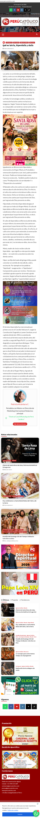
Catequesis (9, 42)
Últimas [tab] (6, 600)
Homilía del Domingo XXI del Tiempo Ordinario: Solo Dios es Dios (25, 641)
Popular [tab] (14, 600)
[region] (20, 810)
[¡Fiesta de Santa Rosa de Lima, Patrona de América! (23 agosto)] (20, 450)
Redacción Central (8, 469)
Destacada (16, 42)
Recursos (32, 42)
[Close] (38, 804)
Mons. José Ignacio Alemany (10, 531)
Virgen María (20, 496)
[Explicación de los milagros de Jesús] (7, 668)
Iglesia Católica (24, 42)
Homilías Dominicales (8, 529)
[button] (3, 34)
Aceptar (20, 814)
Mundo (14, 460)
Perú (25, 531)
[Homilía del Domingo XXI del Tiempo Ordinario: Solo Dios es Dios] (20, 521)
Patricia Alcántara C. (9, 48)
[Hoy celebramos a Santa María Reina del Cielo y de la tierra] (20, 485)
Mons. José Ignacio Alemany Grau (11, 540)
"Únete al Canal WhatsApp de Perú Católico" (21, 418)
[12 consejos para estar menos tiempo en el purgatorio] (7, 653)
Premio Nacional (26, 6)
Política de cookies (12, 810)
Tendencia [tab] (25, 600)
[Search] (37, 34)
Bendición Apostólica (15, 6)
